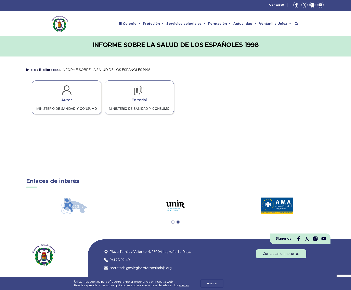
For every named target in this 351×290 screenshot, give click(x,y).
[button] (172, 222)
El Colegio (127, 24)
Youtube (320, 5)
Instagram (312, 5)
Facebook (296, 5)
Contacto (276, 5)
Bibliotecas (48, 70)
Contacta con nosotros (281, 254)
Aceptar (212, 283)
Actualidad (242, 24)
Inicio (31, 70)
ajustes (184, 285)
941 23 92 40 (120, 260)
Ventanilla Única (273, 24)
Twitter (304, 5)
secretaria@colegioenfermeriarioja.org (141, 268)
